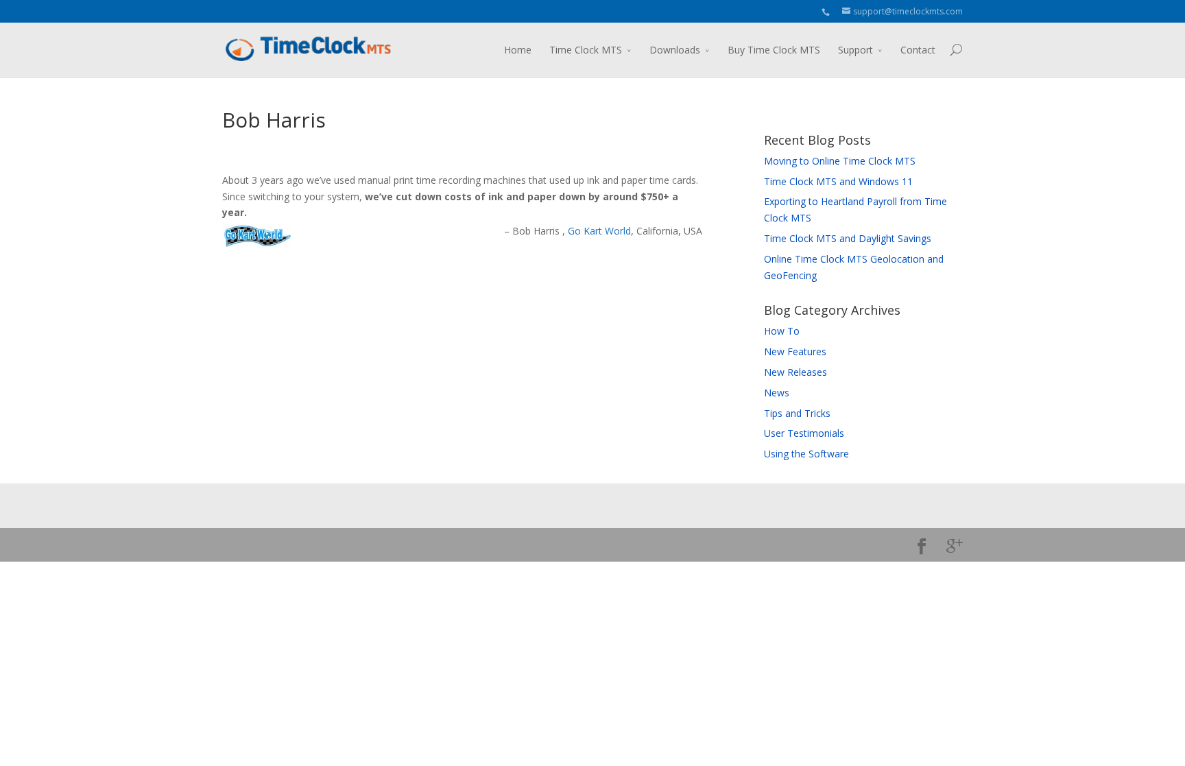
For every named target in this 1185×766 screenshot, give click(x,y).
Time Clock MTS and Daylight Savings (847, 238)
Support (855, 49)
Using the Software (806, 453)
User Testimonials (804, 433)
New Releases (795, 372)
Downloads (674, 49)
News (776, 392)
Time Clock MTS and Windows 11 (838, 181)
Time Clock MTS (585, 49)
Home (517, 49)
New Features (795, 351)
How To (782, 330)
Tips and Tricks (797, 413)
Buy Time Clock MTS (774, 49)
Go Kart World (599, 230)
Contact (917, 49)
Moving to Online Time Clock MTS (839, 160)
